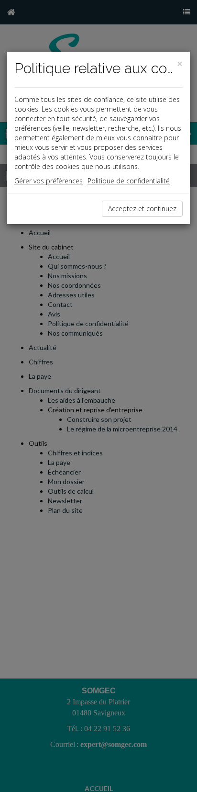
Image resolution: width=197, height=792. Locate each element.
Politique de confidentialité (129, 180)
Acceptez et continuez (142, 208)
